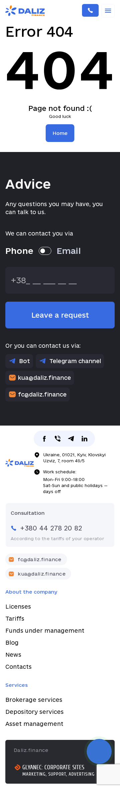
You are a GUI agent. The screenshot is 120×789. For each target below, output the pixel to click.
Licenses (18, 606)
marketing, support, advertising (58, 774)
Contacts (18, 666)
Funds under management (44, 630)
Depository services (34, 711)
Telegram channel (75, 361)
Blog (12, 642)
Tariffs (14, 618)
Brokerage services (33, 699)
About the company (31, 592)
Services (16, 685)
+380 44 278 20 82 (90, 10)
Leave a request (60, 315)
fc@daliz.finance (42, 394)
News (13, 654)
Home (60, 133)
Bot (24, 361)
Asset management (34, 724)
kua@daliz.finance (44, 377)
